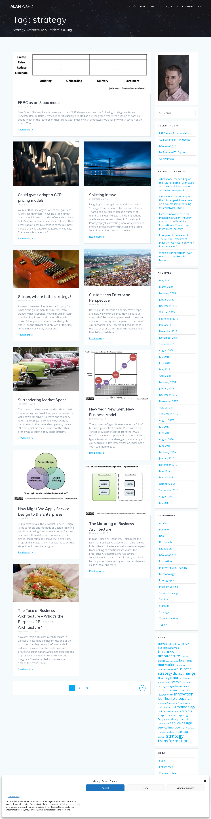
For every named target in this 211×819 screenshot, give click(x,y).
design (170, 686)
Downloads (165, 542)
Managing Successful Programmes (174, 703)
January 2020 (166, 299)
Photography (167, 580)
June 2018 (165, 363)
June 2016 (165, 445)
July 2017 (164, 426)
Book (169, 6)
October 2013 (167, 484)
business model (172, 661)
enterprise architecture (174, 690)
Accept (105, 788)
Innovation (165, 561)
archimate (177, 644)
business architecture (169, 654)
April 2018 (165, 375)
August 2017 (166, 420)
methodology (185, 707)
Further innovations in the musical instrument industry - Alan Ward (176, 217)
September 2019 (168, 318)
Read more (24, 129)
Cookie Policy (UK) (189, 6)
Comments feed (168, 773)
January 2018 (166, 388)
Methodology (167, 574)
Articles (163, 523)
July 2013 (164, 503)
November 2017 (168, 401)
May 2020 (164, 280)
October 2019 (167, 312)
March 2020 (166, 287)
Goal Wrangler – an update (174, 139)
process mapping (176, 715)
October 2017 (167, 407)
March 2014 (166, 477)
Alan (22, 6)
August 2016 (166, 439)
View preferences (185, 788)
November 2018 (168, 337)
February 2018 (167, 382)
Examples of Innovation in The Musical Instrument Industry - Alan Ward (174, 239)
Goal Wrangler (167, 146)
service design (181, 723)
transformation (173, 741)
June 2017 (165, 433)
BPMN (186, 643)
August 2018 (166, 350)
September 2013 (168, 490)
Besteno (164, 529)
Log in (162, 760)
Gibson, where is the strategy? (44, 296)
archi (169, 644)
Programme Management (171, 719)
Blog (143, 6)
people (177, 711)
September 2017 (168, 414)
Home (132, 6)
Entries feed (166, 767)
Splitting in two (102, 194)
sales (166, 723)
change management (176, 675)
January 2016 (166, 458)
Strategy (164, 612)
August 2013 (166, 496)
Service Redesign (169, 593)
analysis (162, 643)
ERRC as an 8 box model (39, 102)
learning (188, 699)
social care (170, 732)
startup (182, 731)
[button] (204, 781)
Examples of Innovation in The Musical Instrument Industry (174, 225)
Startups (164, 605)
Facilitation (165, 548)
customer (174, 682)
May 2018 (164, 369)
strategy (175, 736)
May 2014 (164, 471)
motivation (163, 711)
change (177, 673)
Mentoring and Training (173, 567)
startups (162, 737)
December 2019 (168, 306)
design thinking (181, 686)
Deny (145, 788)
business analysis (168, 647)
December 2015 (168, 464)
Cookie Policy (13, 796)
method (172, 707)
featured (162, 694)
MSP (171, 711)
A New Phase (166, 158)
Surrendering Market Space (42, 399)
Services (164, 599)
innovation (184, 694)
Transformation (168, 618)
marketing (162, 707)
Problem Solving (168, 586)
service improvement (172, 727)
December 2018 (168, 331)
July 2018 (164, 356)
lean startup (174, 698)
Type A (163, 625)
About (155, 6)
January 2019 (166, 325)
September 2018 (168, 344)
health (170, 694)
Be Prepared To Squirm (172, 152)
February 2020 (167, 293)
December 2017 (168, 395)
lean (161, 698)
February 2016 (167, 452)
